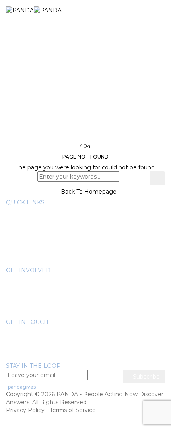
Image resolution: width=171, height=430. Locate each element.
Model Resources (46, 258)
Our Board (36, 218)
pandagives (22, 387)
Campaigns (37, 310)
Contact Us (21, 357)
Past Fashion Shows (50, 302)
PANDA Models (43, 294)
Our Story (35, 210)
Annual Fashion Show (51, 286)
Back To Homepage (88, 191)
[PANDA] (34, 10)
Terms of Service (73, 410)
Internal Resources (48, 250)
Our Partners (40, 226)
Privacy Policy (25, 410)
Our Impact (38, 234)
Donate (32, 278)
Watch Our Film (44, 242)
